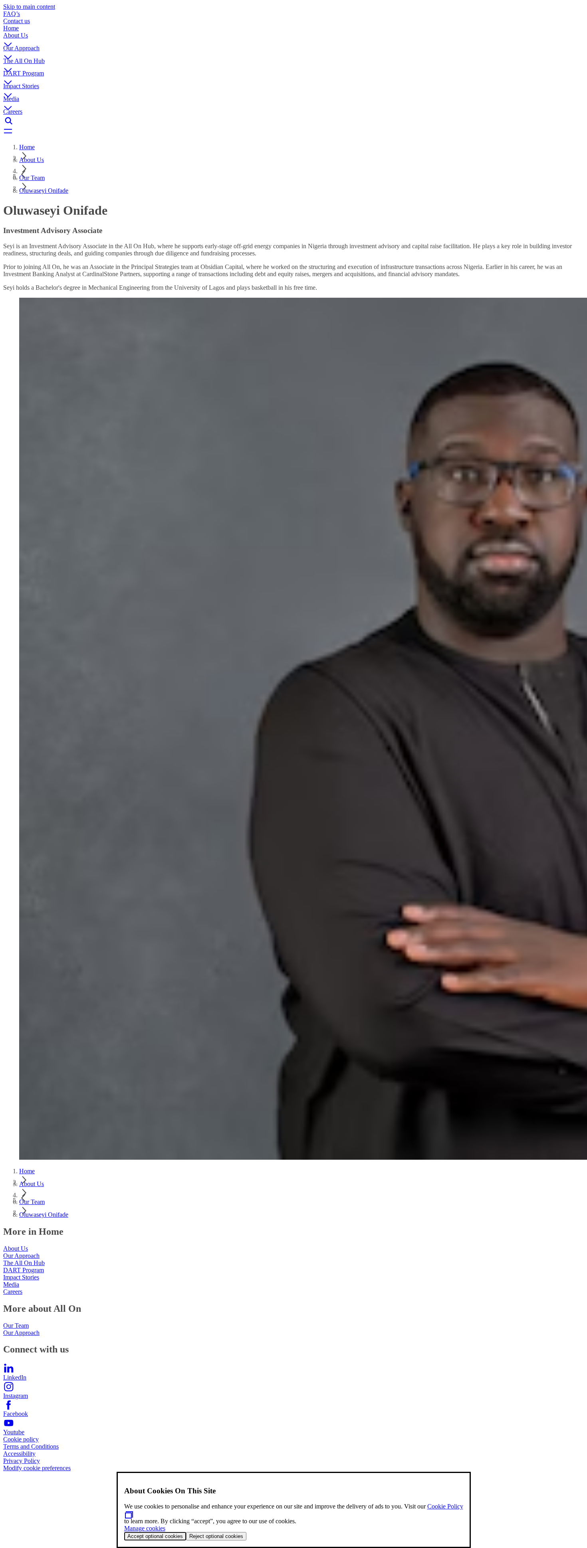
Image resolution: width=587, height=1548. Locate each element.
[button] (293, 38)
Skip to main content (29, 6)
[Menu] (293, 131)
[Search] (293, 121)
